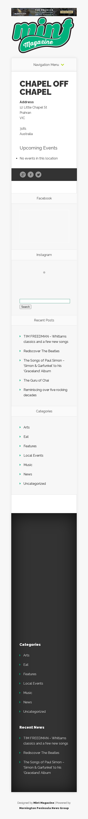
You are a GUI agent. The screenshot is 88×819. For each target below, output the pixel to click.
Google (23, 175)
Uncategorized (35, 484)
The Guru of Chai (36, 380)
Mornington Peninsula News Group (44, 808)
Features (30, 446)
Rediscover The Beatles (42, 351)
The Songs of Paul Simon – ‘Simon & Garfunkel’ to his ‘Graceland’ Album (44, 366)
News (28, 474)
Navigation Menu (46, 64)
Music (28, 465)
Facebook (30, 175)
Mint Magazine (43, 802)
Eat (26, 437)
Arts (27, 427)
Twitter (38, 175)
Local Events (33, 455)
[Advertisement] (48, 546)
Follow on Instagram (46, 279)
